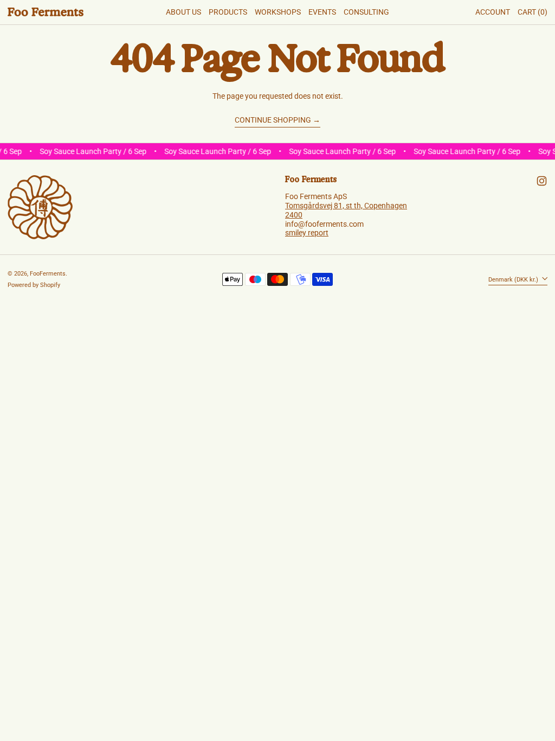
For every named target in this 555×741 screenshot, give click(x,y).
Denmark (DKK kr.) (514, 279)
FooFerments (48, 273)
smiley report (306, 232)
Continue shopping (273, 120)
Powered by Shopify (34, 285)
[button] (532, 12)
